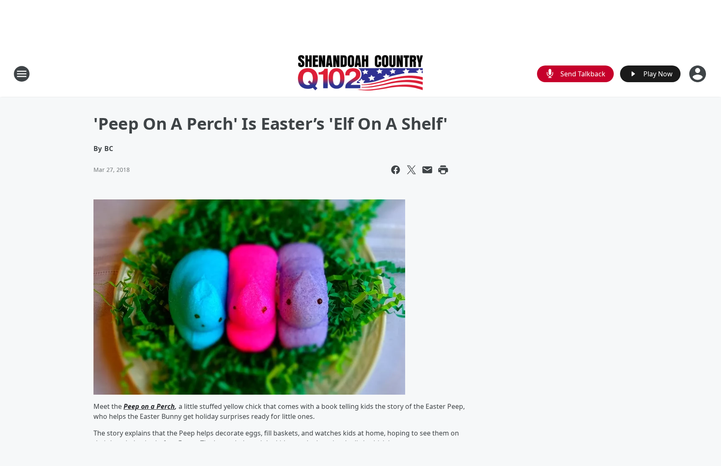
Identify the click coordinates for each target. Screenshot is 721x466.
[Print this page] (443, 170)
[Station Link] (360, 74)
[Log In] (698, 73)
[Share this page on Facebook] (395, 170)
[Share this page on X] (411, 170)
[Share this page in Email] (427, 170)
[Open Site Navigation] (21, 73)
